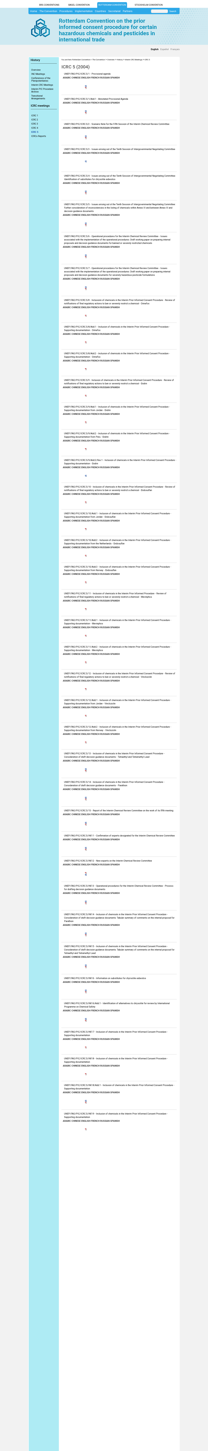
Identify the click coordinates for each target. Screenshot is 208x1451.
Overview (36, 70)
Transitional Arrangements (38, 97)
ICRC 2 (34, 119)
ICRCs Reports (38, 136)
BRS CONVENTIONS (49, 5)
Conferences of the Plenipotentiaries (40, 79)
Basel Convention (79, 5)
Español (164, 49)
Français (175, 49)
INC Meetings (38, 74)
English (154, 49)
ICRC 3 (34, 123)
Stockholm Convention (149, 5)
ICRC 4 (34, 128)
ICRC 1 (34, 115)
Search (172, 11)
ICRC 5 (34, 132)
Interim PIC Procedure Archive (42, 90)
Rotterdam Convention (112, 5)
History (120, 60)
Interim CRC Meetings (42, 85)
